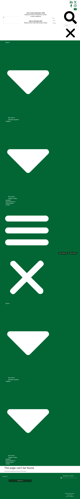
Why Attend (11, 117)
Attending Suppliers (13, 119)
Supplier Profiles (12, 198)
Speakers (8, 200)
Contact (8, 205)
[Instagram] (75, 5)
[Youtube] (75, 9)
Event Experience (10, 201)
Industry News (10, 203)
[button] (70, 17)
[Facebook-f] (71, 5)
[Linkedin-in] (71, 2)
